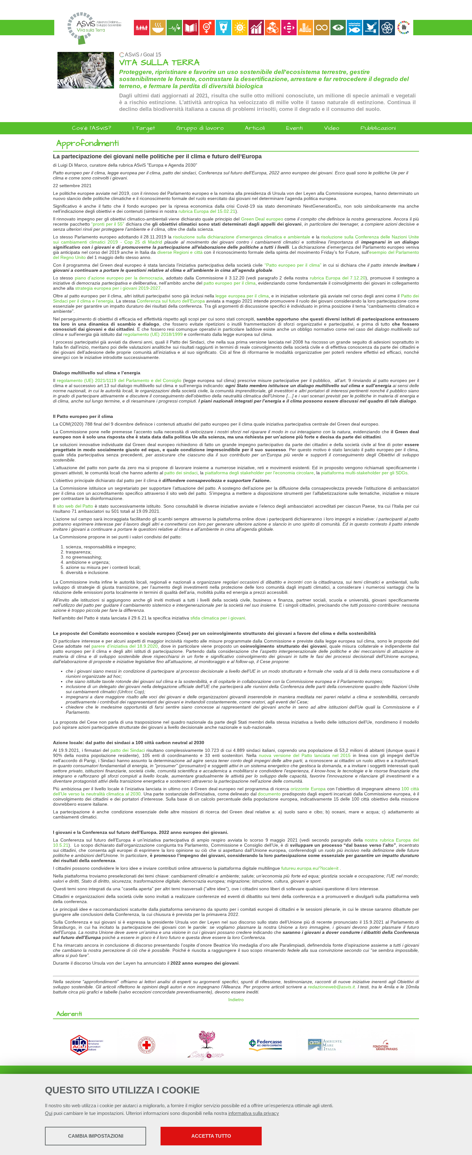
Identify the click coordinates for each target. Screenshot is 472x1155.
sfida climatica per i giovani (217, 617)
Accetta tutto (211, 1136)
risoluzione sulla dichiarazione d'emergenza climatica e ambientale (241, 236)
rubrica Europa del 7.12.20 (337, 277)
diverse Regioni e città (180, 252)
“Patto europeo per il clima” (293, 265)
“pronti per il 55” (107, 224)
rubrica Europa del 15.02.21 (207, 211)
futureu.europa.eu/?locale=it (309, 868)
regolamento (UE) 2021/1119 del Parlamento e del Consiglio (119, 380)
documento (269, 793)
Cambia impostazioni (95, 1136)
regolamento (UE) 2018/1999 (153, 334)
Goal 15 (152, 54)
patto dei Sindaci (127, 750)
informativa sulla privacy (253, 1113)
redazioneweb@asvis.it (331, 986)
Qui (48, 1113)
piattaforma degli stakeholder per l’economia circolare (259, 472)
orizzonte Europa (308, 788)
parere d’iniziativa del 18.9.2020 (125, 646)
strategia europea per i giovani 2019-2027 (118, 288)
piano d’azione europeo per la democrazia (119, 277)
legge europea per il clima (242, 295)
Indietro (236, 999)
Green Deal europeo (262, 218)
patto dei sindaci (180, 472)
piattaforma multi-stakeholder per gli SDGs (364, 472)
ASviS (132, 54)
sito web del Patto (75, 506)
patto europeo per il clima (230, 283)
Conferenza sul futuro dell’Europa (171, 300)
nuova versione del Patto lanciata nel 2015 (305, 755)
